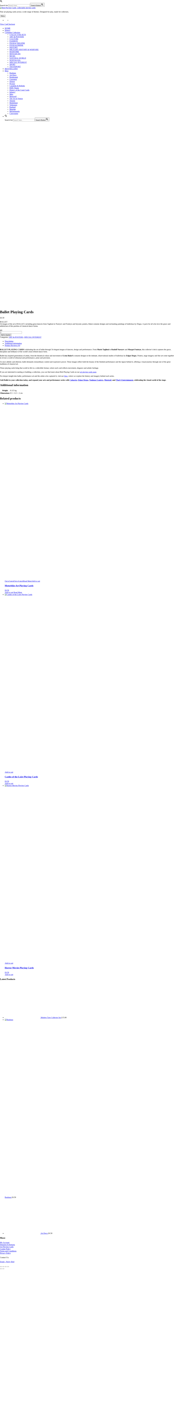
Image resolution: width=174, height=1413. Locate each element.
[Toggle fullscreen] (3, 1266)
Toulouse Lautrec (96, 380)
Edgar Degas (83, 380)
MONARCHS (14, 54)
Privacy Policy (5, 1253)
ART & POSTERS (16, 37)
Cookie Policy (5, 1249)
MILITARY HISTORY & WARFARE (24, 50)
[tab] (89, 341)
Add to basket (6, 335)
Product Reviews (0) (12, 345)
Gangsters (13, 79)
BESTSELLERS (11, 69)
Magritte (12, 109)
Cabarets (73, 380)
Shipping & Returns (7, 1245)
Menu (3, 16)
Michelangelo (14, 111)
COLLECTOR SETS (17, 35)
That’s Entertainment (124, 380)
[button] (1, 2)
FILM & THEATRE (17, 43)
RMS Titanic (14, 88)
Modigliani (13, 103)
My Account (4, 1243)
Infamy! (12, 92)
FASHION (13, 41)
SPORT (12, 64)
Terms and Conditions (8, 1251)
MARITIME (14, 52)
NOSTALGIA (14, 60)
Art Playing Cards (6, 1247)
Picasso (12, 84)
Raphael (12, 107)
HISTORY (13, 47)
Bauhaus (12, 73)
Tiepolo (12, 101)
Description (9, 341)
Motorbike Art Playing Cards (19, 585)
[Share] (6, 1266)
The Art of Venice (16, 99)
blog (65, 376)
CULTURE (13, 39)
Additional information (13, 343)
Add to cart (36, 581)
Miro (11, 94)
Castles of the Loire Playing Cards (21, 777)
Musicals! (13, 96)
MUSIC (12, 56)
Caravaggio (13, 113)
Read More (27, 581)
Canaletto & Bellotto (17, 86)
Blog (6, 71)
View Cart (4, 24)
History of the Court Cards (19, 90)
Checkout (11, 24)
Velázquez (13, 105)
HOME (7, 28)
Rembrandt (13, 77)
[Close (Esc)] (8, 1266)
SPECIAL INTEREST (18, 62)
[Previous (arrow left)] (1, 1268)
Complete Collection (12, 33)
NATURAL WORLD (17, 58)
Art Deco (12, 75)
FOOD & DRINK (16, 45)
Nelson (12, 82)
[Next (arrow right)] (3, 1268)
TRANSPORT (15, 67)
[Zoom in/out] (1, 1266)
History (7, 30)
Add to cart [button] (9, 772)
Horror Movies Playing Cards (19, 968)
